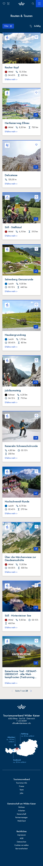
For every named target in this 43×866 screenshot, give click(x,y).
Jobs (21, 793)
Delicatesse (11, 175)
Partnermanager (21, 817)
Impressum (21, 835)
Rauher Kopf (12, 67)
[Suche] (33, 3)
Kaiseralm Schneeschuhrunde (21, 446)
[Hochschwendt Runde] (21, 482)
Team (22, 790)
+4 (36, 167)
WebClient (21, 821)
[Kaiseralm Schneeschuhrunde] (21, 426)
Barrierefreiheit (22, 849)
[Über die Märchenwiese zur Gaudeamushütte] (21, 537)
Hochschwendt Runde (17, 501)
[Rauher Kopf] (21, 48)
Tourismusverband (21, 779)
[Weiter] (31, 691)
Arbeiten (21, 811)
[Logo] (21, 4)
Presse (21, 786)
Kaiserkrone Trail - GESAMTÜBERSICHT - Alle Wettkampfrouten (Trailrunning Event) (21, 674)
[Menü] (39, 3)
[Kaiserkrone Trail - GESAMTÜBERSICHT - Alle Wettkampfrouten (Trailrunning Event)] (21, 651)
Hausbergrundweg (15, 334)
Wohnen (21, 807)
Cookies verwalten (21, 845)
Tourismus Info (21, 783)
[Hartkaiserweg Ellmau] (21, 103)
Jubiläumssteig (13, 390)
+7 (36, 59)
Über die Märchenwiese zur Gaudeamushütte (20, 559)
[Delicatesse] (21, 155)
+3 (36, 219)
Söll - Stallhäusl (13, 227)
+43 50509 (22, 721)
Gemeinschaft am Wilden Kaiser (21, 803)
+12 (35, 382)
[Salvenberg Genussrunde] (21, 260)
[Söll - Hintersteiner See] (21, 596)
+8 (36, 549)
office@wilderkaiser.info (21, 723)
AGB (21, 838)
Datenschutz (21, 842)
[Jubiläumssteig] (21, 371)
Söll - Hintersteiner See (18, 615)
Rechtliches (21, 831)
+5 (36, 114)
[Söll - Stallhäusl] (21, 208)
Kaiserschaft (21, 814)
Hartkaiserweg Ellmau (17, 123)
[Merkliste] (4, 3)
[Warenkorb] (8, 3)
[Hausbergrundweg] (21, 315)
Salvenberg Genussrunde (19, 279)
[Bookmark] (36, 37)
